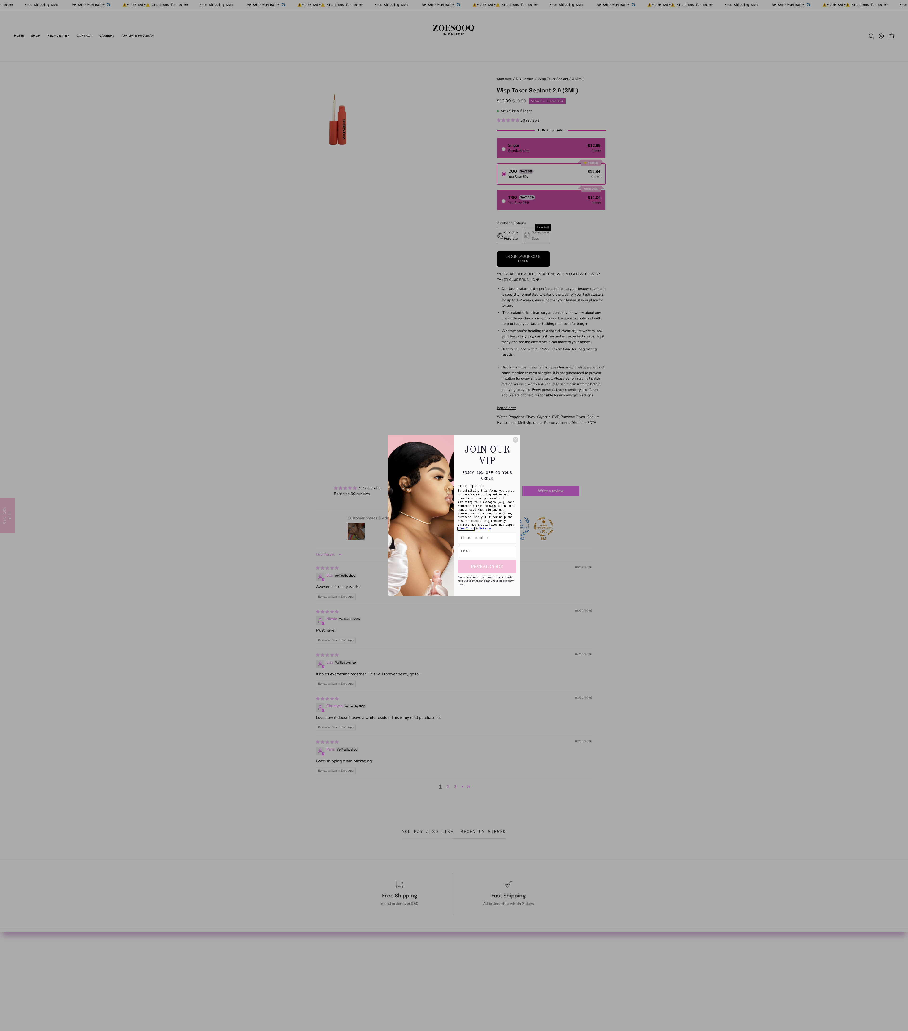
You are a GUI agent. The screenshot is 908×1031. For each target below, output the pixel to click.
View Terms (466, 528)
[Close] (515, 440)
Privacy (485, 528)
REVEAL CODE (487, 566)
